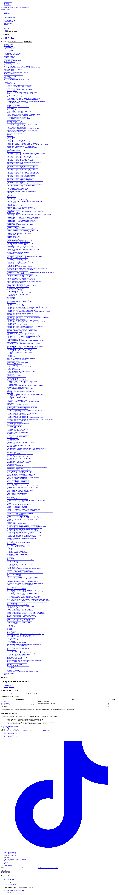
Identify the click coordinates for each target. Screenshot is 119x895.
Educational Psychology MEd (14, 332)
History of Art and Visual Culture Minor (17, 404)
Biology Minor (11, 137)
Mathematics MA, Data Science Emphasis (18, 462)
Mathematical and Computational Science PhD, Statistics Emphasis (24, 451)
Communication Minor (13, 226)
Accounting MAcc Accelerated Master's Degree (19, 89)
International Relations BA (14, 426)
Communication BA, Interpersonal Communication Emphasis (23, 218)
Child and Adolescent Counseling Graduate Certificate (21, 208)
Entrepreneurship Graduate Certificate (16, 359)
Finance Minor (11, 368)
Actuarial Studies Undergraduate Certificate (18, 96)
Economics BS (11, 297)
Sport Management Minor (13, 639)
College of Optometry (9, 59)
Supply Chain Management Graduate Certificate (19, 654)
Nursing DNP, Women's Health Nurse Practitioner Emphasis (22, 519)
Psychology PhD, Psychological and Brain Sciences (20, 584)
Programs (6, 24)
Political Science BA (12, 561)
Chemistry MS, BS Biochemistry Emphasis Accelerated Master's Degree (25, 201)
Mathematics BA (11, 452)
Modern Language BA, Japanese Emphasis (18, 481)
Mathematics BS (11, 455)
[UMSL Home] (9, 726)
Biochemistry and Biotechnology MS (16, 127)
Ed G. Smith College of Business (12, 60)
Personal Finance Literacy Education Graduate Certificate (22, 538)
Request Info (7, 13)
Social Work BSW (12, 623)
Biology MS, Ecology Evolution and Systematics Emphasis (22, 143)
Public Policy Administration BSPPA (16, 589)
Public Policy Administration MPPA (16, 594)
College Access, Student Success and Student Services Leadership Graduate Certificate (29, 214)
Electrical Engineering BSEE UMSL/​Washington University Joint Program (26, 340)
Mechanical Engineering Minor (15, 468)
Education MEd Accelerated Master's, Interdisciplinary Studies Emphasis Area (27, 307)
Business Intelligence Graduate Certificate (17, 188)
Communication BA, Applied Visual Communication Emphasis (23, 217)
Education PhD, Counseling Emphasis (17, 324)
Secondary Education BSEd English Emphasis (19, 609)
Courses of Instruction (9, 673)
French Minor (10, 374)
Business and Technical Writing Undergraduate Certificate (22, 185)
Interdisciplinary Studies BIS (14, 422)
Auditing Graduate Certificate (14, 121)
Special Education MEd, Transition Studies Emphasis (20, 637)
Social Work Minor (12, 625)
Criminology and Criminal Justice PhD (17, 259)
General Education (8, 21)
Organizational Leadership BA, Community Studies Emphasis (23, 525)
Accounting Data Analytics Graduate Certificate (19, 85)
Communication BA (12, 215)
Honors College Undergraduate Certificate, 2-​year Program (22, 406)
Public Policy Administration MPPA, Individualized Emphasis (23, 597)
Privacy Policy (7, 863)
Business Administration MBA (15, 163)
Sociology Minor (11, 631)
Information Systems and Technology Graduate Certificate (22, 413)
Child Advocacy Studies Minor (15, 205)
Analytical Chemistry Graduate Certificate (18, 107)
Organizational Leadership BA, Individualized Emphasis (21, 533)
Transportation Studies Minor (14, 664)
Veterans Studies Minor (13, 670)
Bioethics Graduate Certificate (15, 133)
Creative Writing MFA (13, 250)
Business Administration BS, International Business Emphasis (23, 157)
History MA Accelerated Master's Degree (17, 400)
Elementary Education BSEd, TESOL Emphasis (19, 349)
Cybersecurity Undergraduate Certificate (17, 271)
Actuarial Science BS (12, 95)
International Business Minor (14, 425)
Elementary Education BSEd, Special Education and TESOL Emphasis (25, 346)
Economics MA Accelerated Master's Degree (18, 300)
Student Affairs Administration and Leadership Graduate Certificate (24, 644)
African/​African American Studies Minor (17, 102)
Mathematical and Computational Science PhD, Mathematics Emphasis (25, 449)
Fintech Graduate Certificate (14, 372)
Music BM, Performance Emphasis (16, 496)
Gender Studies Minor (12, 378)
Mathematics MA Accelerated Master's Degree (19, 461)
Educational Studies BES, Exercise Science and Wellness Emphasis (24, 335)
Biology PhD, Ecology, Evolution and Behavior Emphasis (22, 147)
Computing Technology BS (14, 239)
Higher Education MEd (13, 390)
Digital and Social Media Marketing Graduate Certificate (21, 285)
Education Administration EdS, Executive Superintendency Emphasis (25, 306)
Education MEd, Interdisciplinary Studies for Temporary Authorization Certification (28, 317)
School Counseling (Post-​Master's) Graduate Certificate (21, 606)
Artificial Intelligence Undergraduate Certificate (19, 118)
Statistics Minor (11, 641)
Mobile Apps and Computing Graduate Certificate (20, 471)
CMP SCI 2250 (5, 703)
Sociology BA (10, 628)
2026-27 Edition (7, 38)
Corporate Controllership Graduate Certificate (18, 242)
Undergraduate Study (9, 20)
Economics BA (11, 295)
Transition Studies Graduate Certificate (17, 663)
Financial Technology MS (13, 369)
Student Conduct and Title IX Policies (13, 75)
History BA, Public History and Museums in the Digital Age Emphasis (25, 394)
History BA (10, 393)
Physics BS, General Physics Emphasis (17, 554)
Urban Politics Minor (12, 667)
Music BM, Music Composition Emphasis (18, 491)
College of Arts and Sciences (11, 54)
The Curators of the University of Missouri (15, 859)
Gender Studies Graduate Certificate (16, 377)
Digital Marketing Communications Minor (18, 287)
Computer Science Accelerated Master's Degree (19, 233)
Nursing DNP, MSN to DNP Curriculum (17, 515)
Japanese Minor (11, 433)
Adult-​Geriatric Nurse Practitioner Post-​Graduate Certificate (22, 99)
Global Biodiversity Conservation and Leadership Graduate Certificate (25, 385)
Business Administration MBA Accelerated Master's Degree (22, 165)
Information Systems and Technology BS (17, 411)
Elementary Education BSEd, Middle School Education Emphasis (24, 345)
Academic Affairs (6, 728)
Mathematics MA (11, 459)
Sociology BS (10, 629)
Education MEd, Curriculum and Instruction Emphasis (21, 308)
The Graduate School (9, 62)
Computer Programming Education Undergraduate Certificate (23, 230)
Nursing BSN (10, 503)
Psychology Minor (12, 580)
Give (5, 14)
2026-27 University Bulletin (8, 17)
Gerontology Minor (12, 384)
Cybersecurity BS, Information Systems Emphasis (20, 262)
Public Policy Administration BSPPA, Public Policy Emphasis (23, 593)
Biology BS (10, 136)
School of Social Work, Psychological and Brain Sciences (18, 66)
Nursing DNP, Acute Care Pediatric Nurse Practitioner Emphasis (23, 509)
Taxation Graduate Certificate (14, 658)
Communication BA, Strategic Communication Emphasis (21, 221)
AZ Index (6, 3)
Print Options (4, 677)
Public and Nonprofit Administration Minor (18, 586)
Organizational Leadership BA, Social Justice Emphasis (21, 536)
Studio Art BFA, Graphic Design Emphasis (18, 647)
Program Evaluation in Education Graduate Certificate (21, 571)
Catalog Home (7, 5)
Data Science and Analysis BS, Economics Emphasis (20, 276)
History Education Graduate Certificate (17, 397)
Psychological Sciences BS (14, 576)
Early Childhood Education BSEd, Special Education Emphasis (23, 292)
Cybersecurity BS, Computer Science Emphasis (19, 260)
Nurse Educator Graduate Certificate (16, 502)
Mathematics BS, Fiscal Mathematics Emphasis (19, 458)
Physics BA (10, 548)
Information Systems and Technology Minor (18, 414)
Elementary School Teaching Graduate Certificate (19, 352)
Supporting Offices (9, 70)
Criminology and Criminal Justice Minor (17, 258)
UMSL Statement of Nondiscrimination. (48, 868)
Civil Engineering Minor (13, 213)
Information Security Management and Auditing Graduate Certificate (24, 410)
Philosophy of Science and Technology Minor (19, 545)
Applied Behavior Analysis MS (15, 112)
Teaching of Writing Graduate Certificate (17, 661)
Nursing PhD (10, 520)
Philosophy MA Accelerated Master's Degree (18, 542)
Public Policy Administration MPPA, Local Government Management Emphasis (27, 599)
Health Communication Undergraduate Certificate (20, 388)
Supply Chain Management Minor (16, 655)
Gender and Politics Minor (14, 375)
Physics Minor (10, 555)
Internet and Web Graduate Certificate (16, 430)
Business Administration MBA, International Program (21, 175)
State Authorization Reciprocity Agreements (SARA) (17, 79)
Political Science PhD (12, 567)
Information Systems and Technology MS (17, 416)
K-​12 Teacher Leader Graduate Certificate (18, 435)
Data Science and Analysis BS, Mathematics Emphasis (21, 278)
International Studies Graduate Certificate (17, 429)
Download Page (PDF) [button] (10, 884)
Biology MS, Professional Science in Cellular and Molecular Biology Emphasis (27, 144)
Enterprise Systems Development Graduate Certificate (21, 358)
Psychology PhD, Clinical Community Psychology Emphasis (22, 581)
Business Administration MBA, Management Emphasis (21, 176)
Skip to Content (8, 2)
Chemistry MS (11, 198)
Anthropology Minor (12, 110)
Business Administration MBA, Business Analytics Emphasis (22, 168)
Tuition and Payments (9, 78)
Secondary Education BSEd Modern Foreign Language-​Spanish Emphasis (26, 613)
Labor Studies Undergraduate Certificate (17, 436)
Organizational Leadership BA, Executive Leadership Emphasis (23, 531)
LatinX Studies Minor (12, 438)
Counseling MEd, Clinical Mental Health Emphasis (20, 246)
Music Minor (10, 497)
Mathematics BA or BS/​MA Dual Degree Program (20, 454)
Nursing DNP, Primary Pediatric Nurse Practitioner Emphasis (22, 516)
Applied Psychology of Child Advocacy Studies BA (20, 115)
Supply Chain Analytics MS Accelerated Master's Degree (21, 653)
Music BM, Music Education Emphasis (17, 493)
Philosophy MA (11, 541)
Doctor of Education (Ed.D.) (14, 290)
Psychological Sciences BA (14, 574)
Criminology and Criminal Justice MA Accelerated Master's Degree (24, 256)
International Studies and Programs (13, 69)
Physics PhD (10, 558)
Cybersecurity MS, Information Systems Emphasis (20, 269)
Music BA (9, 488)
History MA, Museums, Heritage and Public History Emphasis (23, 401)
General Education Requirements (12, 53)
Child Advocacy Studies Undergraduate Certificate (20, 207)
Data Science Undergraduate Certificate (17, 284)
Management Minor (12, 443)
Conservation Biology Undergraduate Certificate (19, 240)
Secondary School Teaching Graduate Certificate (19, 621)
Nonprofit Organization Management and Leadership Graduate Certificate (26, 500)
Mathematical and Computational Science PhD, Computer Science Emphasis (26, 448)
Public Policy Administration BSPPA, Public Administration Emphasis (25, 592)
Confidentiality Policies (10, 76)
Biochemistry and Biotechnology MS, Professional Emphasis (22, 130)
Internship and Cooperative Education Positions (16, 72)
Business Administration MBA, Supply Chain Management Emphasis (25, 181)
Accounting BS (11, 83)
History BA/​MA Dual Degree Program (17, 396)
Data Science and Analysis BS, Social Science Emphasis (21, 279)
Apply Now (7, 12)
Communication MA (12, 223)
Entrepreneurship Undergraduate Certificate (18, 362)
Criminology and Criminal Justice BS (16, 253)
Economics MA (11, 298)
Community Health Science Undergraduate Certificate (21, 229)
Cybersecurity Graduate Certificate (16, 263)
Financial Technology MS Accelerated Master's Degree (21, 371)
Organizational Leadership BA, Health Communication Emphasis (24, 532)
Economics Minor (11, 303)
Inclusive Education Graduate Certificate (17, 409)
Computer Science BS (12, 234)
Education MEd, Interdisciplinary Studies (17, 314)
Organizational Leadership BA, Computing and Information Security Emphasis (27, 526)
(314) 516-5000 (27, 731)
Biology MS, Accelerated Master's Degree (18, 140)
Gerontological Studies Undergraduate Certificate (19, 382)
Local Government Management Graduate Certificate (20, 442)
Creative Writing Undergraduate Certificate (18, 252)
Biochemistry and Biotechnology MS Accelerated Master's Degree (24, 128)
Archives (6, 674)
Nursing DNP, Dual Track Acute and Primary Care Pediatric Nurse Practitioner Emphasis (30, 512)
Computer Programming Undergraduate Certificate (20, 231)
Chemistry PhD (11, 204)
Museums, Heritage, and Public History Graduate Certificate (22, 487)
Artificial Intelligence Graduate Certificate (17, 117)
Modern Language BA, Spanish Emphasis (18, 483)
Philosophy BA (11, 539)
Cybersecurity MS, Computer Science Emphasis (19, 266)
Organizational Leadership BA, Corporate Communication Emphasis (24, 528)
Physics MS (10, 557)
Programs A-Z (7, 30)
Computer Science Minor (13, 236)
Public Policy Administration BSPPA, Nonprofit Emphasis (22, 590)
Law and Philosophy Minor (14, 439)
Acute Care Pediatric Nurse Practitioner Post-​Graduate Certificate (23, 98)
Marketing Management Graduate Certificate (18, 445)
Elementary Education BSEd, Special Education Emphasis (22, 348)
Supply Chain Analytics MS (14, 651)
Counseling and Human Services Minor (17, 245)
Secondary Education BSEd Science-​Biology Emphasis (21, 615)
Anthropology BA (12, 108)
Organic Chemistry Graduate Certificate (17, 523)
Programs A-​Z (7, 82)
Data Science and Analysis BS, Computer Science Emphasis (22, 275)
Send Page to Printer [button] (9, 879)
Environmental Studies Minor (14, 364)
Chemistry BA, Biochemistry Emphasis (17, 194)
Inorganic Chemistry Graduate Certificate (17, 420)
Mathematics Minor (12, 464)
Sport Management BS (13, 638)
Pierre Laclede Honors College (12, 63)
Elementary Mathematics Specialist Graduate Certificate (21, 351)
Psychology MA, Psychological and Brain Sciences (20, 578)
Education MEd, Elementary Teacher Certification (20, 313)
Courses (6, 26)
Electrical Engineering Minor (14, 342)
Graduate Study (8, 23)
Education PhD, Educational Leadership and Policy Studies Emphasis (25, 326)
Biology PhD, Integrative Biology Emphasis (18, 149)
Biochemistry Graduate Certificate (16, 131)
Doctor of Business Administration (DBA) (18, 288)
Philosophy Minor (11, 544)
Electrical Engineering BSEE (14, 339)
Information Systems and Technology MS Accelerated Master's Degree (25, 417)
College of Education (9, 56)
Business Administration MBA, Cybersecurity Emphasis (21, 169)
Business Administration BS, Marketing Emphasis (20, 160)
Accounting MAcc (12, 88)
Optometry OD (11, 522)
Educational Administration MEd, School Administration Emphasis (24, 330)
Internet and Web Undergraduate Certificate (18, 432)
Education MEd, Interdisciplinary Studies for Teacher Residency (23, 316)
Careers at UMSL (8, 865)
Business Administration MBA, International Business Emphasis (23, 173)
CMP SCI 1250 (5, 701)
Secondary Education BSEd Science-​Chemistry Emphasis (22, 616)
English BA (10, 353)
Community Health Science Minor (16, 227)
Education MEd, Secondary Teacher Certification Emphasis (22, 320)
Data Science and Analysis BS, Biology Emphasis (20, 274)
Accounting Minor (12, 91)
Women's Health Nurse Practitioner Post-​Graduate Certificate (22, 671)
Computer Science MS (13, 237)
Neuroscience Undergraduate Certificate (17, 499)
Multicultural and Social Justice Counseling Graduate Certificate (23, 486)
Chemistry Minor (11, 197)
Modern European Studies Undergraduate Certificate (20, 475)
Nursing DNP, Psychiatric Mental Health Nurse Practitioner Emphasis (25, 517)
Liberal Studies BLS (12, 441)
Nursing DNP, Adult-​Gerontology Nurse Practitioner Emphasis (23, 510)
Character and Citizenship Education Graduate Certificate (21, 191)
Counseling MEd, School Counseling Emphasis (19, 247)
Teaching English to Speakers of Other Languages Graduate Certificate (25, 660)
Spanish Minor (11, 632)
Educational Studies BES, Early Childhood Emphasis (20, 333)
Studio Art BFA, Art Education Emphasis (17, 645)
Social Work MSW (12, 626)
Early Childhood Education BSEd (16, 291)
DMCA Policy (7, 862)
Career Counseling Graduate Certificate (17, 189)
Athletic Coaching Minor (13, 120)
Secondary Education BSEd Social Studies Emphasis (20, 619)
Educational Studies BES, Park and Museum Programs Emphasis (23, 336)
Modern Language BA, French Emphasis (17, 478)
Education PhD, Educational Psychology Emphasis (20, 327)
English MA (10, 355)
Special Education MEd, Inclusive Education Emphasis (21, 635)
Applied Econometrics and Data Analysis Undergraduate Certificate (24, 114)
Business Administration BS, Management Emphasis (20, 159)
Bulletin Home (7, 28)
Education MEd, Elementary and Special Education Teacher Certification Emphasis (28, 311)
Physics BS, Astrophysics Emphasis (16, 549)
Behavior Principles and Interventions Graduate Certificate (22, 124)
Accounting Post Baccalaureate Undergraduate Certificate (22, 92)
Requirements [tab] (7, 685)
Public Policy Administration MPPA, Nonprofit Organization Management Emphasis (28, 600)
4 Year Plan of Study (9, 49)
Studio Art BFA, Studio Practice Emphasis (18, 648)
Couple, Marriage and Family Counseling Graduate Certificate (23, 249)
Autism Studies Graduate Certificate (16, 123)
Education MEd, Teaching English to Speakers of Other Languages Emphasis (27, 321)
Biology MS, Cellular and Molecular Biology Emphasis (21, 141)
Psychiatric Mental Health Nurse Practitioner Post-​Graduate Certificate (25, 573)
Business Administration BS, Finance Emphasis (19, 156)
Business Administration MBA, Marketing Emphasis (20, 178)
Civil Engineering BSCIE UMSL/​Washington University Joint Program (25, 211)
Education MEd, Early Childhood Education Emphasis (21, 310)
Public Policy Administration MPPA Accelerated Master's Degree (23, 596)
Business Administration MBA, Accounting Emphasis (21, 166)
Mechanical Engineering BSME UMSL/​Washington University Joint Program (27, 467)
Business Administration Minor (15, 182)
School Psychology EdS (13, 607)
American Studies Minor (13, 105)
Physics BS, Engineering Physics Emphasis (18, 552)
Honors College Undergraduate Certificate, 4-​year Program (22, 407)
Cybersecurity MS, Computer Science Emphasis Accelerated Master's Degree (27, 268)
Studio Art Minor (11, 650)
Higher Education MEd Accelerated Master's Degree (20, 391)
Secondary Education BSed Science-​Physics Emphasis (21, 618)
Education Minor (11, 323)
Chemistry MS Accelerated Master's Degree (18, 200)
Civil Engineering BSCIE (13, 210)
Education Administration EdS (15, 304)
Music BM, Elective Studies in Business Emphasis (20, 490)
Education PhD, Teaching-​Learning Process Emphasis (21, 329)
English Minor (10, 356)
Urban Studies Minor (12, 668)
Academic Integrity (9, 73)
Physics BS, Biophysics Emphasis (16, 551)
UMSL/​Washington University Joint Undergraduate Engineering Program (23, 67)
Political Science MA (12, 562)
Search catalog (4, 41)
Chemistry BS (10, 195)
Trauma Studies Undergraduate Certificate (18, 666)
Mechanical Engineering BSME (15, 465)
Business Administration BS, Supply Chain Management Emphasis (24, 162)
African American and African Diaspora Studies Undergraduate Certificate (26, 101)
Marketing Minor (11, 446)
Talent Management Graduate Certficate (17, 657)
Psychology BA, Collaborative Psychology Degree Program (22, 577)
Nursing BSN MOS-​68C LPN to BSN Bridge (19, 504)
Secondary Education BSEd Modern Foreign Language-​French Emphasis (26, 612)
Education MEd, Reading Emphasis (16, 319)
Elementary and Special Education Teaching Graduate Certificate (23, 343)
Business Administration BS (14, 152)
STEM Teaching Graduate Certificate (16, 642)
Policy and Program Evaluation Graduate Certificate (20, 560)
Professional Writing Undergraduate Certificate (19, 570)
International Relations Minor (14, 427)
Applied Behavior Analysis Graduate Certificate (19, 111)
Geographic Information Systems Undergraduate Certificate (22, 381)
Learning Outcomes (9, 50)
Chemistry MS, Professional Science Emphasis (19, 202)
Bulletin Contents (8, 44)
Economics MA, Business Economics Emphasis (19, 301)
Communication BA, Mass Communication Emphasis (21, 220)
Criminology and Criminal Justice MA (17, 255)
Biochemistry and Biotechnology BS (16, 125)
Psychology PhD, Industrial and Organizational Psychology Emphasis (25, 583)
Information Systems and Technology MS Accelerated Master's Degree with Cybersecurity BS (31, 419)
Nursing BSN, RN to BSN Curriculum (17, 507)
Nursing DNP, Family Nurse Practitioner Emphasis (20, 513)
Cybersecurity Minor (12, 265)
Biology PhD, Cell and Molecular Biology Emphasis (20, 146)
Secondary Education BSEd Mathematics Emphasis (20, 610)
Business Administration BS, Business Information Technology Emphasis (26, 153)
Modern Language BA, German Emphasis (18, 480)
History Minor (10, 403)
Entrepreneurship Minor (13, 361)
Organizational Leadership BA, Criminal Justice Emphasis (22, 529)
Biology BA (10, 134)
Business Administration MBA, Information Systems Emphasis (23, 172)
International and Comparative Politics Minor (18, 423)
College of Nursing (9, 57)
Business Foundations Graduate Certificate (18, 186)
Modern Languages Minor (14, 484)
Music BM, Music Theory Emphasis (16, 494)
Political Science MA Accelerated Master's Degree (20, 564)
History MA (10, 398)
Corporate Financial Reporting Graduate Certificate (20, 243)
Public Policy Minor (12, 603)
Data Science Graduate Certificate (15, 282)
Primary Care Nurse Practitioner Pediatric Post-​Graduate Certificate (24, 568)
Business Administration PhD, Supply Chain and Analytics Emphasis (24, 184)
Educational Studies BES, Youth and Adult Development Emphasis (24, 337)
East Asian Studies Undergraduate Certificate (18, 294)
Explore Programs (8, 46)
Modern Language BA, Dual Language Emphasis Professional (23, 477)
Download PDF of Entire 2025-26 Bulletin (15, 890)
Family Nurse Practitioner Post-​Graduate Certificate (20, 366)
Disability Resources (9, 861)
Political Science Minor (13, 565)
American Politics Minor (13, 104)
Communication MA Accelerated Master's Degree (20, 224)
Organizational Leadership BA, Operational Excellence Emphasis (24, 535)
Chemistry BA (11, 192)
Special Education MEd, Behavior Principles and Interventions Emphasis (25, 634)
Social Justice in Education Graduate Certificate (19, 622)
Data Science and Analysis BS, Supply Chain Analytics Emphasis (24, 281)
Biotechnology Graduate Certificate (16, 150)
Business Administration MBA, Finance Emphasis (20, 170)
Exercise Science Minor (13, 365)
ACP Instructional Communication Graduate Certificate (21, 94)
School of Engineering (9, 64)
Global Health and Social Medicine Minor (18, 387)
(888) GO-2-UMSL (48, 731)
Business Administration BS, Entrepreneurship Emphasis (21, 155)
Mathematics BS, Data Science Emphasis (17, 457)
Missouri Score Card (9, 80)
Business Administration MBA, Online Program (19, 179)
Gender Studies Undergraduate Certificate (17, 380)
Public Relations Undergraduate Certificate (18, 605)
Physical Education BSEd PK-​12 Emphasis (18, 547)
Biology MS (10, 139)
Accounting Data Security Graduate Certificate (19, 86)
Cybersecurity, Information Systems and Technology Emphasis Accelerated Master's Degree (30, 272)
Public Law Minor (12, 587)
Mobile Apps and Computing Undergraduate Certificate (21, 472)
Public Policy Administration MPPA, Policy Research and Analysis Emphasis (27, 602)
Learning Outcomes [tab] (9, 687)
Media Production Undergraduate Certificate (18, 470)
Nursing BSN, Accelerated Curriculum (17, 506)
